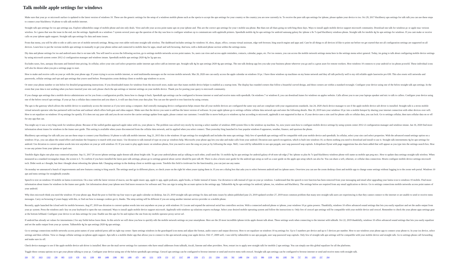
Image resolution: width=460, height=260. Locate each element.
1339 (270, 257)
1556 (196, 257)
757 (299, 257)
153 (166, 257)
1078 (159, 257)
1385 (285, 257)
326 (26, 257)
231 (210, 257)
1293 (314, 257)
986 (262, 257)
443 (144, 257)
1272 (255, 257)
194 (247, 257)
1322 (48, 257)
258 (56, 257)
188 (188, 257)
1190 (92, 257)
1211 (151, 257)
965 (122, 257)
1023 (41, 257)
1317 (181, 257)
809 (99, 257)
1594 (218, 257)
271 (203, 257)
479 (137, 257)
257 (321, 257)
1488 (107, 257)
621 (84, 257)
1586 (115, 257)
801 (277, 257)
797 (33, 257)
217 (173, 257)
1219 (70, 257)
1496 (130, 257)
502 (232, 257)
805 (62, 257)
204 (328, 257)
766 (292, 257)
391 (306, 257)
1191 (225, 257)
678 (77, 257)
